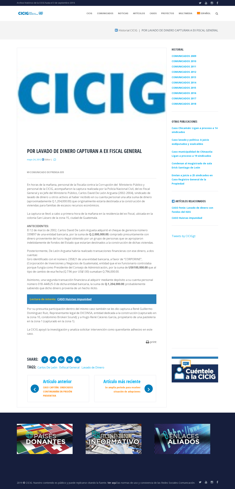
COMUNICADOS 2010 (184, 61)
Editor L (48, 159)
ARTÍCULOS (139, 13)
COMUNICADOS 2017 (184, 98)
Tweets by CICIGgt (183, 236)
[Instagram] (212, 3)
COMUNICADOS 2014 (184, 82)
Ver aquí (112, 482)
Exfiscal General (69, 367)
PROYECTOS (167, 13)
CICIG (89, 13)
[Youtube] (206, 3)
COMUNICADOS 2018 (184, 103)
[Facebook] (217, 3)
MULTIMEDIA (185, 13)
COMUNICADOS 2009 (184, 56)
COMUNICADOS (105, 13)
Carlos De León (47, 367)
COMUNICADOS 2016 (184, 93)
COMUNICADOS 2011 (184, 66)
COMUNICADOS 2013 (184, 77)
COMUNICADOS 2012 (184, 71)
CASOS (153, 13)
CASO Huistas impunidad (187, 217)
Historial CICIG (127, 30)
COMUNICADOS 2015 (184, 87)
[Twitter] (200, 3)
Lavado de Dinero (93, 367)
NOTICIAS (123, 13)
